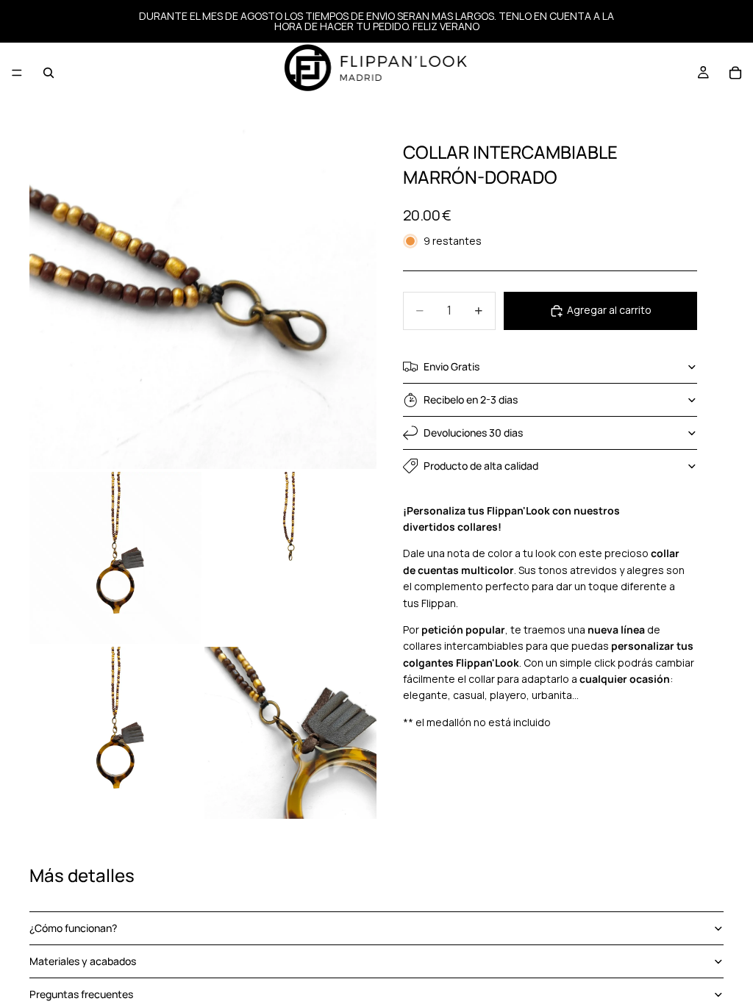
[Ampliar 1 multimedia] (202, 295)
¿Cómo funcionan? (73, 928)
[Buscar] (48, 73)
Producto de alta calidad (481, 466)
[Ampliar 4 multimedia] (115, 733)
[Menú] (17, 73)
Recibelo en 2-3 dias (471, 399)
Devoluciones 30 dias (473, 433)
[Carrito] (735, 73)
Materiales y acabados (82, 961)
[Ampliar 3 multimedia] (290, 558)
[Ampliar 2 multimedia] (115, 558)
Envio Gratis (451, 366)
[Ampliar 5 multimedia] (290, 733)
